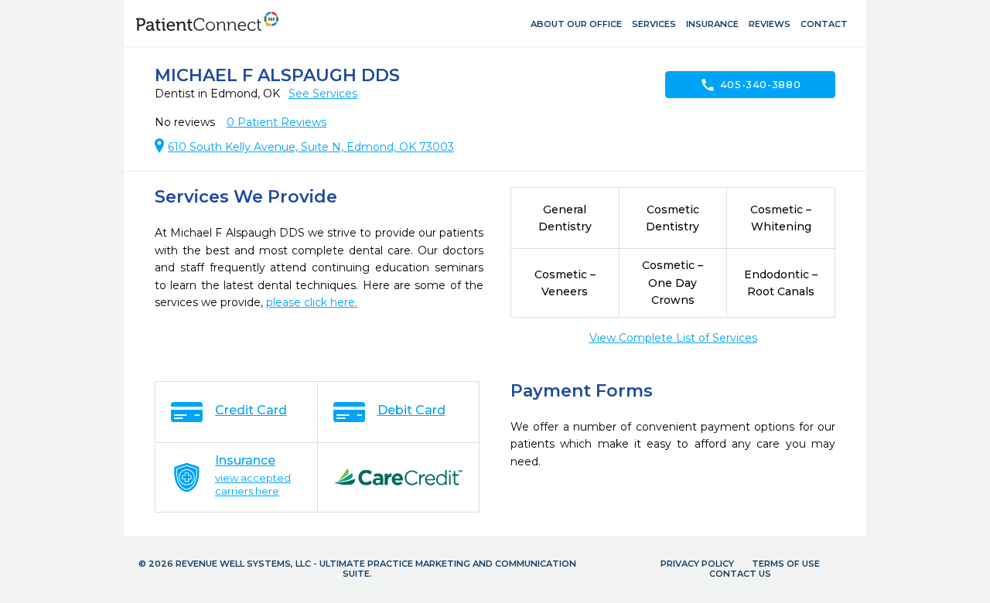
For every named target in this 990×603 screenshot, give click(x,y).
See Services (322, 93)
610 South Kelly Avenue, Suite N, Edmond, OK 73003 (311, 147)
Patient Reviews (276, 122)
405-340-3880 (750, 85)
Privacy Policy (697, 563)
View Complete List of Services (673, 338)
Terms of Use (786, 563)
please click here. (311, 302)
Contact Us (740, 573)
